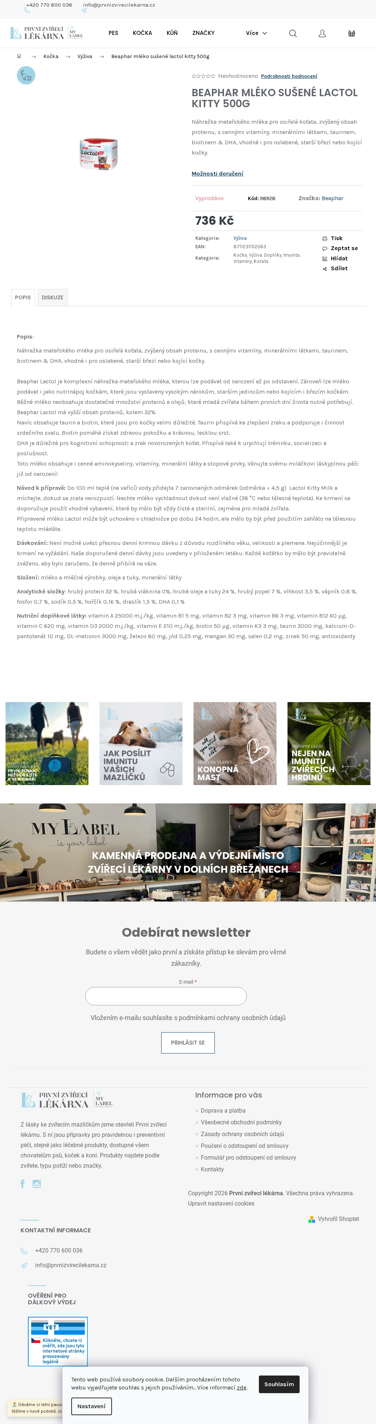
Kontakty (212, 1169)
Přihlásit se (188, 1043)
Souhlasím (279, 1384)
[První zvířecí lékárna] (66, 1100)
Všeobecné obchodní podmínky (241, 1122)
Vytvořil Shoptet (338, 1218)
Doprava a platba (223, 1110)
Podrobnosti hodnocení (289, 76)
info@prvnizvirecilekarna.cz (119, 4)
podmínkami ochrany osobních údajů (232, 1018)
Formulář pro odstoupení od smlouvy (248, 1157)
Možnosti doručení (217, 173)
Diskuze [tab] (53, 297)
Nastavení (91, 1406)
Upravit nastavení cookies (221, 1203)
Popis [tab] (23, 297)
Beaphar (332, 198)
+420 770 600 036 (49, 4)
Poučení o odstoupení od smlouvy (245, 1145)
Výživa (240, 238)
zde (241, 1387)
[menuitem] (113, 33)
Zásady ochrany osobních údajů (242, 1134)
